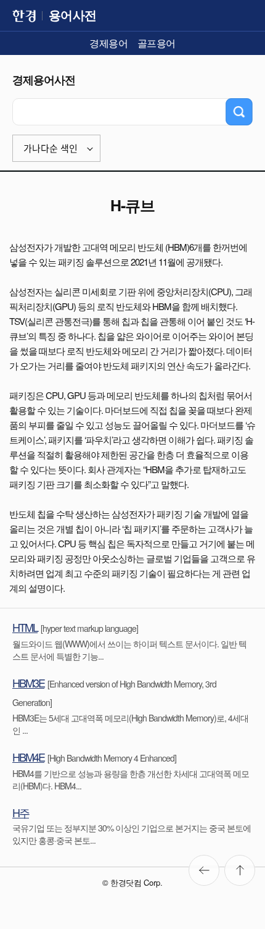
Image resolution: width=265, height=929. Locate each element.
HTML (25, 627)
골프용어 (156, 43)
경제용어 (108, 43)
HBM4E (28, 757)
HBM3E (28, 683)
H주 (20, 812)
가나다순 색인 (50, 148)
